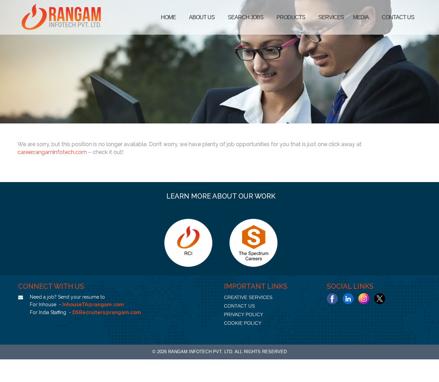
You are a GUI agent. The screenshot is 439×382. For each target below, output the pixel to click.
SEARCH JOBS (245, 17)
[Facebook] (332, 298)
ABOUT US (202, 17)
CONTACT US (239, 306)
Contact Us (398, 17)
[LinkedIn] (348, 298)
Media (361, 17)
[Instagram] (363, 298)
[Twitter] (379, 298)
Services (331, 17)
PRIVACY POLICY (243, 314)
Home (168, 17)
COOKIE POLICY (242, 323)
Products (290, 17)
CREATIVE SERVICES (248, 297)
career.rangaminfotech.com (52, 152)
